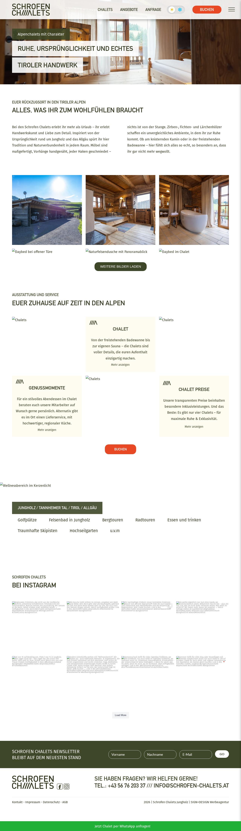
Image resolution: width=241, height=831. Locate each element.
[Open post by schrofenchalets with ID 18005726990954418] (93, 627)
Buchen (207, 9)
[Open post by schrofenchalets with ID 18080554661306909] (38, 682)
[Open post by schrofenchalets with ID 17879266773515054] (38, 627)
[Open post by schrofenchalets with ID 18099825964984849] (202, 627)
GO (222, 754)
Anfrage (153, 9)
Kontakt (17, 802)
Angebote (129, 9)
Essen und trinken (184, 520)
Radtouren (145, 520)
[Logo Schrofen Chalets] (33, 785)
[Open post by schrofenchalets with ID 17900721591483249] (93, 682)
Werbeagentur (219, 802)
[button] (8, 822)
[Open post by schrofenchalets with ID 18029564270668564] (147, 627)
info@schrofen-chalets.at (191, 785)
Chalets (105, 9)
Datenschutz (51, 802)
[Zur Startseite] (31, 9)
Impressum (32, 802)
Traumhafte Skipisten (37, 531)
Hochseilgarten (84, 531)
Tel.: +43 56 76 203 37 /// (124, 785)
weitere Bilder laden (120, 266)
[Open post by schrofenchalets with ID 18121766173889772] (147, 682)
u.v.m (115, 531)
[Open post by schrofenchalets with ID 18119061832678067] (202, 682)
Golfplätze (27, 520)
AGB (65, 802)
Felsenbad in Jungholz (69, 520)
